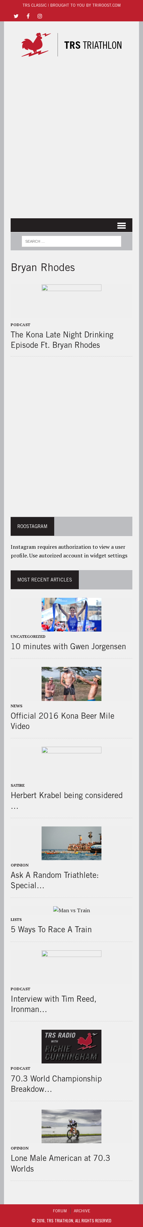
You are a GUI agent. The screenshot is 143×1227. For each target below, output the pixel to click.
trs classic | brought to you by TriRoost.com (72, 5)
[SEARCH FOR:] (71, 240)
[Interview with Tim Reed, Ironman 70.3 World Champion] (71, 979)
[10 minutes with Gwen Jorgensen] (71, 627)
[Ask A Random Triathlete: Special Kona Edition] (71, 855)
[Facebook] (28, 15)
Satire (18, 785)
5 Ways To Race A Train (51, 929)
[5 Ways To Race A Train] (71, 910)
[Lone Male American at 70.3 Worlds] (71, 1139)
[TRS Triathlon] (71, 44)
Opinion (20, 865)
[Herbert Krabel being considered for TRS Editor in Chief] (71, 776)
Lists (16, 919)
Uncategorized (28, 636)
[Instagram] (40, 15)
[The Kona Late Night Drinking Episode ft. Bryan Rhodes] (71, 313)
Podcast (20, 324)
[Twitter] (16, 15)
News (16, 705)
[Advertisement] (71, 140)
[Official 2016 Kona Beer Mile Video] (71, 696)
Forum (60, 1210)
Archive (82, 1210)
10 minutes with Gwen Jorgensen (68, 646)
